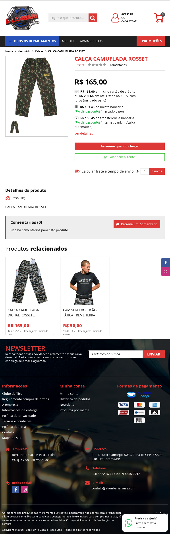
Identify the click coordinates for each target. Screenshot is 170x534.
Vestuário (24, 51)
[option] (14, 127)
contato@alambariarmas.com (113, 488)
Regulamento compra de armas (25, 399)
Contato (8, 432)
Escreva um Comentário (138, 224)
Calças (39, 51)
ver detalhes (84, 133)
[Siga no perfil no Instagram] (24, 489)
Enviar (153, 354)
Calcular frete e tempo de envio (107, 171)
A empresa (10, 404)
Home (9, 51)
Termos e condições (17, 421)
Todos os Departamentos (34, 41)
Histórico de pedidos (75, 399)
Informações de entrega (20, 410)
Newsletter (68, 404)
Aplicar (157, 171)
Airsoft (68, 41)
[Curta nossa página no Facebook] (15, 489)
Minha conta (69, 393)
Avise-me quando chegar (120, 146)
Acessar (127, 14)
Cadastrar (129, 21)
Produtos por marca (74, 410)
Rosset (79, 65)
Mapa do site (11, 438)
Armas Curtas (91, 41)
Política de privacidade (19, 416)
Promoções (152, 41)
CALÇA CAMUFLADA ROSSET (66, 51)
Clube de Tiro (12, 393)
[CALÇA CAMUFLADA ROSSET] (14, 127)
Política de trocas (14, 427)
